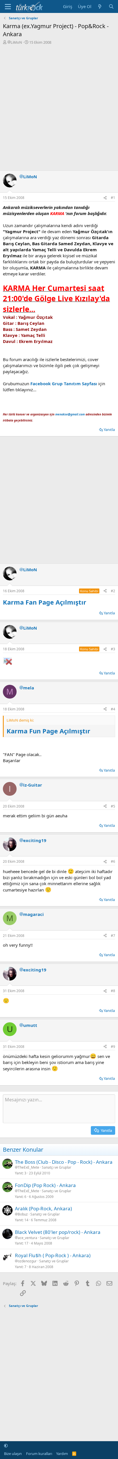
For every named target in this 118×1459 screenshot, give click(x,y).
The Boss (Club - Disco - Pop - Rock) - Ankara (64, 1162)
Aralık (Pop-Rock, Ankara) (43, 1208)
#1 (113, 197)
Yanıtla (109, 429)
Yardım (62, 1453)
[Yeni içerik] (99, 6)
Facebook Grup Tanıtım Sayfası (63, 383)
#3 (113, 649)
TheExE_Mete (28, 1167)
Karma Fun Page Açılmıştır (48, 730)
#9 (113, 1046)
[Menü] (8, 6)
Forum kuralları (39, 1453)
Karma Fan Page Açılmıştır (44, 602)
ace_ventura (27, 1238)
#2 (113, 590)
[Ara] (111, 6)
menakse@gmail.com (70, 414)
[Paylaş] (105, 198)
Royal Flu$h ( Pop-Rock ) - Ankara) (53, 1255)
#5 (113, 806)
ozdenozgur (27, 1261)
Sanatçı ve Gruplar (56, 1167)
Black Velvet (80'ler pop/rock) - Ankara (58, 1232)
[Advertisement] (59, 107)
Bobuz (23, 1214)
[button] (6, 1445)
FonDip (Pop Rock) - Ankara (45, 1185)
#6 (113, 861)
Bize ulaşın (13, 1453)
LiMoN (16, 42)
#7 (113, 935)
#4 (113, 709)
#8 (113, 990)
